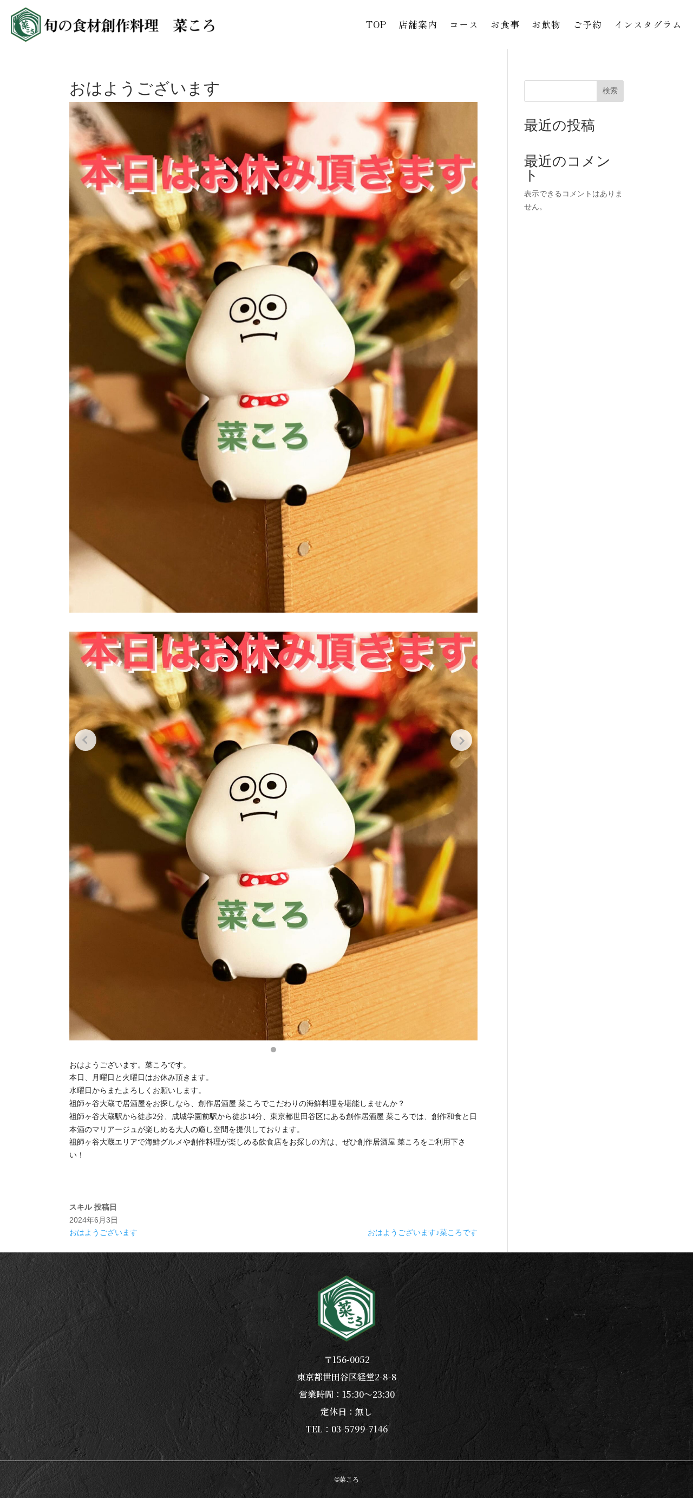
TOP (376, 24)
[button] (273, 1049)
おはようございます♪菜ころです (423, 1232)
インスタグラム (648, 24)
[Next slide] (461, 740)
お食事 (505, 24)
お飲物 (546, 24)
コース (464, 24)
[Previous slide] (85, 740)
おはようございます (103, 1232)
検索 (610, 90)
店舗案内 (417, 24)
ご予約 (587, 24)
